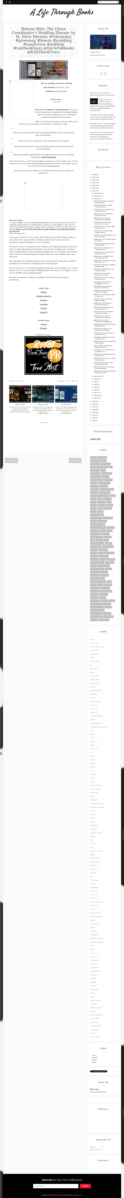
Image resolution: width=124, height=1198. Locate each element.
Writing (108, 607)
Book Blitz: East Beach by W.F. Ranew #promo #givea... (102, 329)
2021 (93, 188)
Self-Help (63, 56)
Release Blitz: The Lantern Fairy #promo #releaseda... (103, 363)
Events (94, 1062)
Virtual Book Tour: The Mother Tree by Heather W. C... (104, 350)
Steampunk (95, 591)
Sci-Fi (100, 584)
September (97, 376)
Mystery (94, 549)
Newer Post (11, 460)
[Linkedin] (76, 381)
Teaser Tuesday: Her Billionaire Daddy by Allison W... (102, 346)
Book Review (106, 473)
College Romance (106, 489)
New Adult (103, 549)
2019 (93, 401)
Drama (93, 502)
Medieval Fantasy (97, 543)
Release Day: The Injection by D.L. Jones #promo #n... (103, 248)
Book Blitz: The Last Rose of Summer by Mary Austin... (104, 359)
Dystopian (101, 502)
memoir (108, 543)
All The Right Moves (98, 460)
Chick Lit (94, 486)
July (95, 381)
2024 (94, 180)
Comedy (94, 492)
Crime (93, 499)
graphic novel (96, 518)
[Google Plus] (69, 381)
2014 (93, 415)
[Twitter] (73, 381)
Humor (109, 530)
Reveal (104, 572)
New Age (94, 553)
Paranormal (103, 556)
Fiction (93, 508)
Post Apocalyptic (97, 562)
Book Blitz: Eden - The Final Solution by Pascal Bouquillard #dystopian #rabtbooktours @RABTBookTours (103, 126)
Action (93, 457)
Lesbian (108, 537)
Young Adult (103, 620)
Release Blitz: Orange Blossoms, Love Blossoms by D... (103, 257)
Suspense (94, 594)
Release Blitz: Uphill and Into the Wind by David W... (103, 270)
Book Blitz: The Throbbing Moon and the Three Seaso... (104, 235)
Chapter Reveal (104, 483)
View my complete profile (98, 1092)
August (96, 379)
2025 (94, 177)
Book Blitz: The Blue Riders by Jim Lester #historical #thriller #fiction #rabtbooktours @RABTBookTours (103, 117)
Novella (94, 556)
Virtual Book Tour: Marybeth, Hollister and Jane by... (102, 223)
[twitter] (9, 2)
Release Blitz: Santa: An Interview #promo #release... (103, 367)
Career (93, 483)
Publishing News (97, 569)
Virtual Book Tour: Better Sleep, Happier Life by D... (103, 231)
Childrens (103, 486)
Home (93, 1055)
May (95, 387)
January (96, 398)
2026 (94, 174)
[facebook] (6, 2)
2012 (93, 420)
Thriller (102, 597)
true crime (95, 600)
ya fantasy (106, 613)
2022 (94, 185)
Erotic (93, 505)
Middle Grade (108, 546)
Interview (105, 534)
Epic (109, 502)
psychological (103, 565)
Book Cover (95, 473)
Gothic (100, 511)
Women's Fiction (97, 607)
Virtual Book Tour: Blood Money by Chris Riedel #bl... (104, 244)
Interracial (95, 534)
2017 (93, 407)
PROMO (53, 56)
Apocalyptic (95, 464)
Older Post (75, 460)
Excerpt (101, 505)
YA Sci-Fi (94, 620)
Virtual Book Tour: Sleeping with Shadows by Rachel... (103, 312)
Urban (112, 600)
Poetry (103, 559)
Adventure (102, 457)
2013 (93, 418)
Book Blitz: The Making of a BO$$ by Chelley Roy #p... (104, 265)
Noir (101, 553)
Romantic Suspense (98, 581)
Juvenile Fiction (97, 537)
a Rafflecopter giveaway (43, 335)
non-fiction (47, 56)
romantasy (104, 575)
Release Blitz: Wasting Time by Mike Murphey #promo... (104, 372)
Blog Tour (94, 470)
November (97, 196)
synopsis (103, 594)
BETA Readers (102, 467)
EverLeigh (95, 1089)
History (111, 527)
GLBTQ (93, 511)
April (95, 390)
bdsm (93, 467)
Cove (113, 495)
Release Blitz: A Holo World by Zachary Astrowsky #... (102, 287)
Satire (93, 584)
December (97, 193)
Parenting (94, 559)
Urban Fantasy (96, 604)
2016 (93, 409)
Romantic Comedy (97, 578)
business (108, 479)
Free (100, 508)
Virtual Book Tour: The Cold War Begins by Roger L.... (103, 299)
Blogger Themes (78, 1195)
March (96, 392)
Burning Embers (97, 479)
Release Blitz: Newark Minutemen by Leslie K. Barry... (104, 342)
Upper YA (104, 600)
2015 (93, 412)
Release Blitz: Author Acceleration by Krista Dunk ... (104, 202)
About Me (95, 1058)
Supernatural (106, 591)
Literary (99, 540)
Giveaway (40, 56)
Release (57, 56)
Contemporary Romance (99, 495)
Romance (94, 575)
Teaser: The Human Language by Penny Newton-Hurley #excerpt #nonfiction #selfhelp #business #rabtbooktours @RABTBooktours (66, 410)
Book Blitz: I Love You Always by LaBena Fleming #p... (103, 291)
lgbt (92, 540)
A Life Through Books (62, 12)
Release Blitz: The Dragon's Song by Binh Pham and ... (104, 261)
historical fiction (97, 524)
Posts (94, 1147)
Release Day (95, 572)
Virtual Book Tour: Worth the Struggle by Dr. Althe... (102, 282)
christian (94, 489)
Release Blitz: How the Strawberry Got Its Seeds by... (103, 278)
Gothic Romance (97, 514)
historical (102, 521)
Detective (107, 499)
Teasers (94, 597)
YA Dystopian (95, 613)
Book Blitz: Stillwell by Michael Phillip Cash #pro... (102, 206)
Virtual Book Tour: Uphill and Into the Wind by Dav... (103, 210)
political (111, 559)
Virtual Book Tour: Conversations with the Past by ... (103, 333)
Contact (94, 1060)
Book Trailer (95, 476)
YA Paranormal (96, 616)
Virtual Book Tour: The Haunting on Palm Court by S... (104, 227)
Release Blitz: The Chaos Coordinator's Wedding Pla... (102, 321)
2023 (94, 183)
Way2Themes (58, 1195)
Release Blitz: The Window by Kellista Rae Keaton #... (102, 304)
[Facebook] (66, 381)
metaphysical (96, 546)
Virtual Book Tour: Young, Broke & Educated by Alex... (103, 253)
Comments (96, 1150)
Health (93, 521)
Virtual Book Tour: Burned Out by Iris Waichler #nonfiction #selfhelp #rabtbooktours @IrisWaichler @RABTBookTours (20, 409)
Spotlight (105, 588)
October (96, 199)
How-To (101, 530)
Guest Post (108, 518)
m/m (106, 540)
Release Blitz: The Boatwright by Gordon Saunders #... (103, 308)
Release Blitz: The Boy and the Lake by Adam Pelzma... (104, 325)
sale (109, 581)
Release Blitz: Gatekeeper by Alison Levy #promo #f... (104, 338)
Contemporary (104, 492)
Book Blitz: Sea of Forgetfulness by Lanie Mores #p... (104, 355)
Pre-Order (109, 562)
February (97, 395)
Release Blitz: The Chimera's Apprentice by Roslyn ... (102, 274)
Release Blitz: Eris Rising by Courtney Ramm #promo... (102, 219)
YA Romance (108, 616)
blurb (103, 470)
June (95, 384)
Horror (93, 530)
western (107, 604)
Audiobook (106, 464)
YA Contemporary (97, 610)
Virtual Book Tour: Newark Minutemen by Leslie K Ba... (102, 316)
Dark (99, 499)
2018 (93, 404)
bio (110, 467)
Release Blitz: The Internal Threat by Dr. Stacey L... (104, 240)
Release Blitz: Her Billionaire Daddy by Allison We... (104, 295)
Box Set (105, 476)
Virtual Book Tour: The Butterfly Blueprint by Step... (103, 214)
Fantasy (109, 505)
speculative (95, 588)
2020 (94, 191)
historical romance (98, 527)
